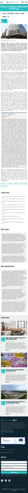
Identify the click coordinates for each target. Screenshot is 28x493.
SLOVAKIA (17, 13)
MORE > (2, 434)
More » (17, 166)
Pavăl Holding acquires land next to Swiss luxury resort (14, 196)
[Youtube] (9, 481)
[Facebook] (2, 481)
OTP (6, 186)
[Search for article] (22, 2)
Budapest (3, 183)
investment (24, 183)
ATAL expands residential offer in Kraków (11, 216)
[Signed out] (1, 2)
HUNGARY (22, 13)
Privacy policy (14, 490)
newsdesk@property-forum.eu (7, 432)
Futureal (10, 183)
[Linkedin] (6, 481)
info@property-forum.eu (7, 452)
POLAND (4, 13)
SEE (8, 17)
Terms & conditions (21, 489)
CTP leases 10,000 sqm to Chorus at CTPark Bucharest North (15, 402)
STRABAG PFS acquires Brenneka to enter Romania (13, 207)
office (2, 186)
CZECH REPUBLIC (10, 13)
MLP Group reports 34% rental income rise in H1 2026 (13, 204)
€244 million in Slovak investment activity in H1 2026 (13, 198)
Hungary (16, 183)
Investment (13, 40)
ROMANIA (4, 17)
